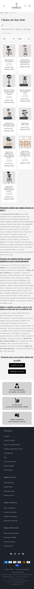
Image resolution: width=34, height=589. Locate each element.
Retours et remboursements (12, 445)
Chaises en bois (17, 365)
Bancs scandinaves (9, 508)
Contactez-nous (8, 453)
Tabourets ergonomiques (11, 533)
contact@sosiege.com (17, 584)
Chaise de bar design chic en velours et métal (25, 91)
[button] (4, 6)
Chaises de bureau (9, 542)
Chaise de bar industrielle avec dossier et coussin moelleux (9, 189)
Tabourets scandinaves (11, 521)
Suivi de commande (10, 462)
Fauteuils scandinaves (10, 516)
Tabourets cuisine (9, 491)
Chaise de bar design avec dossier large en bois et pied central (9, 92)
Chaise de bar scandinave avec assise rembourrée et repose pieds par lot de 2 (9, 155)
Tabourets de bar (9, 483)
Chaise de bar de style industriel (9, 60)
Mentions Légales (9, 466)
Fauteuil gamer (8, 546)
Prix (8, 39)
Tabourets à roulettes (10, 537)
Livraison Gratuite (9, 440)
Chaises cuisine (8, 495)
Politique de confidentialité (22, 569)
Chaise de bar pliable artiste (25, 123)
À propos (7, 436)
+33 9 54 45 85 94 (19, 582)
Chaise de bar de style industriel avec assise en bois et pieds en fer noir (25, 62)
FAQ (5, 457)
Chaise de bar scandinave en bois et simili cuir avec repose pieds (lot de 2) (25, 154)
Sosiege (11, 569)
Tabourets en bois (17, 371)
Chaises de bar (8, 487)
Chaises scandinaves (10, 512)
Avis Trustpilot (8, 470)
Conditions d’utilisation (18, 572)
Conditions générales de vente (13, 449)
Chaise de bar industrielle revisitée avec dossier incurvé (9, 124)
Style (23, 39)
